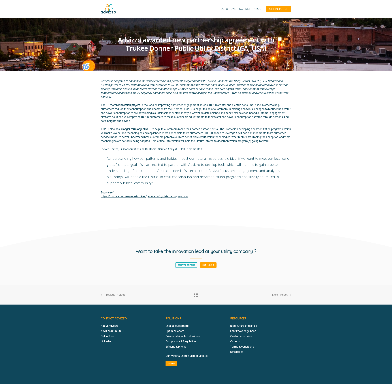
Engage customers (177, 325)
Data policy (236, 351)
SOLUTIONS (228, 9)
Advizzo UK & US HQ (113, 331)
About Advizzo (109, 325)
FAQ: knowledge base (243, 331)
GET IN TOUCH (278, 9)
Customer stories (241, 336)
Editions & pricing (176, 346)
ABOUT (258, 9)
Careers (235, 341)
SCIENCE (245, 9)
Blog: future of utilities (243, 325)
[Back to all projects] (196, 294)
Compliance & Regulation (181, 341)
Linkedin (106, 341)
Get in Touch (108, 336)
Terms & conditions (242, 346)
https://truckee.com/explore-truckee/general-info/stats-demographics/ (144, 196)
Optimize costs (175, 331)
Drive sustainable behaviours (183, 336)
